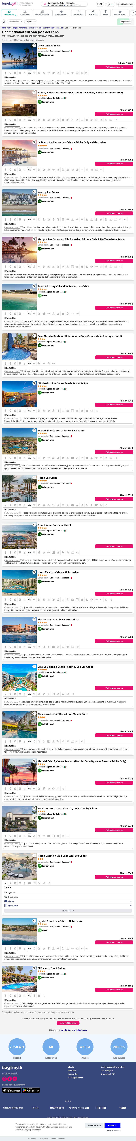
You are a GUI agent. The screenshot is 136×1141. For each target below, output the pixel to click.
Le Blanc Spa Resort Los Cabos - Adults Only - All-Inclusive (72, 142)
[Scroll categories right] (132, 13)
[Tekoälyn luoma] (19, 128)
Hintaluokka (14, 22)
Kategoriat (73, 1074)
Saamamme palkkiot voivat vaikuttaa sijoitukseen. (22, 40)
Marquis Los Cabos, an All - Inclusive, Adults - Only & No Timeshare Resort (81, 239)
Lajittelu (29, 22)
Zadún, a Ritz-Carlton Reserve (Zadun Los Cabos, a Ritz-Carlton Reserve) (80, 92)
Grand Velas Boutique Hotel (54, 525)
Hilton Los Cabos (47, 477)
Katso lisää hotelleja (68, 1023)
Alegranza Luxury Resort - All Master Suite (63, 714)
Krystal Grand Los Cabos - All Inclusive (60, 921)
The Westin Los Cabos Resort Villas (58, 619)
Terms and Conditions (58, 1138)
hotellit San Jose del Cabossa (73, 1030)
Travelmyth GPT (108, 1074)
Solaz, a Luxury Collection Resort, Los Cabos (63, 286)
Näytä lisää (66, 911)
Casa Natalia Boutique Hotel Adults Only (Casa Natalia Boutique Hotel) (80, 336)
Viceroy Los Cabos (48, 192)
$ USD (99, 4)
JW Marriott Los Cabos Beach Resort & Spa (63, 383)
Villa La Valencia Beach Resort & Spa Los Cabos (65, 666)
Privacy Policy (43, 1138)
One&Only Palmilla (49, 45)
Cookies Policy (31, 1138)
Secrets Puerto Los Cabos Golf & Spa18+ (61, 430)
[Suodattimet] (4, 21)
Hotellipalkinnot (75, 1077)
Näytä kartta (126, 22)
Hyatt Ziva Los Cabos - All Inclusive (58, 572)
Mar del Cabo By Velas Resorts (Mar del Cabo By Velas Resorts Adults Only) (82, 761)
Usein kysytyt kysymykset (113, 1067)
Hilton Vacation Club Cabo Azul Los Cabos (62, 855)
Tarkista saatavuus (114, 67)
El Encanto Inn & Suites (51, 968)
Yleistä (71, 1067)
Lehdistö (72, 1070)
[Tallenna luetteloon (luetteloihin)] (34, 45)
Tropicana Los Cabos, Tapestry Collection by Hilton (67, 808)
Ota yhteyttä (107, 1070)
